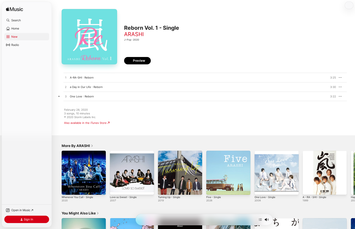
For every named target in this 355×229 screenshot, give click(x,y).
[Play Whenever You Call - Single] (67, 190)
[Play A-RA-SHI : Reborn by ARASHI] (66, 78)
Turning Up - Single (170, 152)
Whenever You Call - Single (79, 152)
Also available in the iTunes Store (85, 122)
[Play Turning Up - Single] (163, 190)
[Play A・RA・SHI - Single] (308, 190)
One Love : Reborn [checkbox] (82, 96)
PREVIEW (331, 77)
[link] (77, 146)
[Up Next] (260, 219)
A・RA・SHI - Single (315, 152)
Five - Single (214, 152)
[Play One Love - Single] (260, 190)
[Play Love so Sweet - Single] (115, 190)
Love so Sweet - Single (125, 152)
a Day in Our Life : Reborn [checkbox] (86, 87)
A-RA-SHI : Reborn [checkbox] (82, 77)
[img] (14, 9)
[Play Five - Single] (211, 190)
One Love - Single (266, 152)
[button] (27, 20)
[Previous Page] (57, 172)
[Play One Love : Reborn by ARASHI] (66, 96)
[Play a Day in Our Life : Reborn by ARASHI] (66, 87)
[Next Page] (351, 172)
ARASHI (134, 34)
